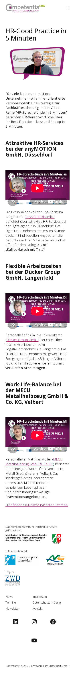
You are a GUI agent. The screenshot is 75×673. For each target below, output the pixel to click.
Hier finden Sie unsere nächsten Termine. (36, 504)
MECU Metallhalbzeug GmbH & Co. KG (33, 461)
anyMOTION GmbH (40, 216)
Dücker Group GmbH (22, 339)
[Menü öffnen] (67, 8)
